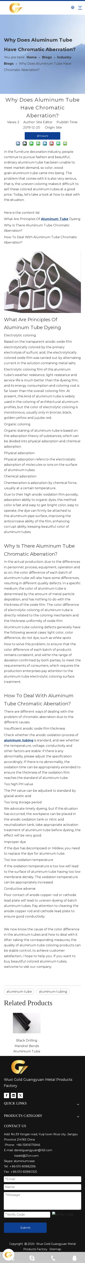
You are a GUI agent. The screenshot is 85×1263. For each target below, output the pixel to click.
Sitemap (55, 1249)
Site (59, 127)
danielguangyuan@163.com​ (33, 1150)
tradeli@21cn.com (26, 1156)
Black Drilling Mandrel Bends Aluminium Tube (26, 1046)
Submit (25, 1227)
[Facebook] (6, 1095)
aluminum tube (19, 991)
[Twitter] (20, 1095)
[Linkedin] (13, 1095)
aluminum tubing (53, 991)
